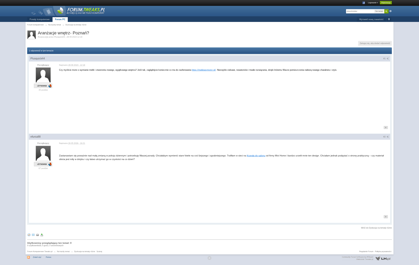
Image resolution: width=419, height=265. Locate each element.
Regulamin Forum (366, 251)
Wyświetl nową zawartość (371, 19)
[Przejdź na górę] (209, 258)
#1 (384, 58)
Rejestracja (385, 3)
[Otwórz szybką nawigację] (389, 19)
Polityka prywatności (383, 251)
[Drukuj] (37, 234)
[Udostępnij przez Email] (33, 234)
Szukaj (99, 251)
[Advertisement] (157, 98)
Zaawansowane (390, 11)
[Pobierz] (41, 234)
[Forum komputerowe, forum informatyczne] (68, 10)
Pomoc (48, 257)
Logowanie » (373, 3)
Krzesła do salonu (256, 155)
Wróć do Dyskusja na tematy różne (376, 228)
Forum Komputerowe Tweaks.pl (39, 251)
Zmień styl (37, 257)
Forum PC (60, 19)
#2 (384, 137)
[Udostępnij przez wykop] (29, 234)
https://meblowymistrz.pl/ (204, 70)
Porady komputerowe (40, 19)
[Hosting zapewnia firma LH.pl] (367, 258)
